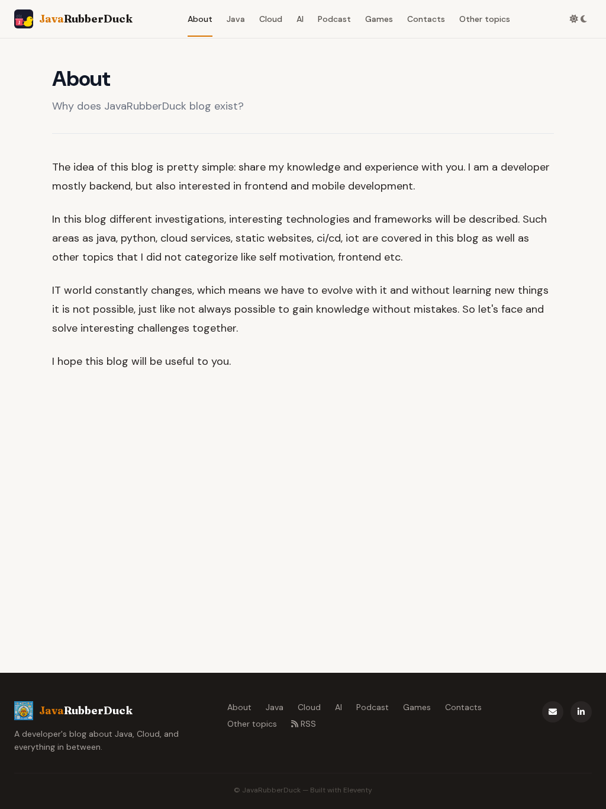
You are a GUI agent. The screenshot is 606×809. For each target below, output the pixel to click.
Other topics (484, 19)
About (200, 19)
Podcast (334, 19)
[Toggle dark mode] (578, 19)
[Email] (552, 712)
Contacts (426, 19)
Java (236, 19)
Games (379, 19)
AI (300, 19)
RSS (308, 723)
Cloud (270, 19)
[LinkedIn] (581, 712)
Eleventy (357, 790)
